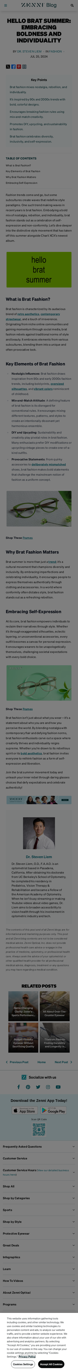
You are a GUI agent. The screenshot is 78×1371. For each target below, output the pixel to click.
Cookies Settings (23, 1364)
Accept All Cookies (51, 1364)
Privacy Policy (27, 1356)
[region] (39, 1342)
